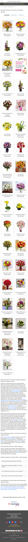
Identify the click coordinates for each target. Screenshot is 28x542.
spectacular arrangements (15, 400)
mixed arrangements (11, 438)
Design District (15, 488)
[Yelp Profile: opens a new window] (18, 522)
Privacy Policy (12, 537)
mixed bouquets (15, 391)
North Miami (13, 489)
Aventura (10, 488)
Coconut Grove (4, 488)
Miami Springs (13, 486)
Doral (2, 486)
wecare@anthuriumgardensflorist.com (14, 517)
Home (2, 6)
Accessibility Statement (21, 537)
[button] (25, 539)
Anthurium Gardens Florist (14, 1)
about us (18, 452)
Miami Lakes (8, 489)
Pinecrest (18, 486)
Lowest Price (21, 15)
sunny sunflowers (12, 405)
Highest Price (14, 15)
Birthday (5, 6)
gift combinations (13, 408)
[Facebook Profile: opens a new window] (10, 522)
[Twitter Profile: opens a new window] (21, 522)
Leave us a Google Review (14, 526)
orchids (19, 420)
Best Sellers (7, 15)
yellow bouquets (7, 437)
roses (13, 420)
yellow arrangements (16, 390)
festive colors (10, 407)
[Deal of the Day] (20, 66)
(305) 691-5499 (14, 516)
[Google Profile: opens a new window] (15, 522)
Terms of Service (5, 537)
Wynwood (21, 488)
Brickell (22, 486)
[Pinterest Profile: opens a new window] (12, 522)
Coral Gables (6, 486)
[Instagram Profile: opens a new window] (7, 522)
